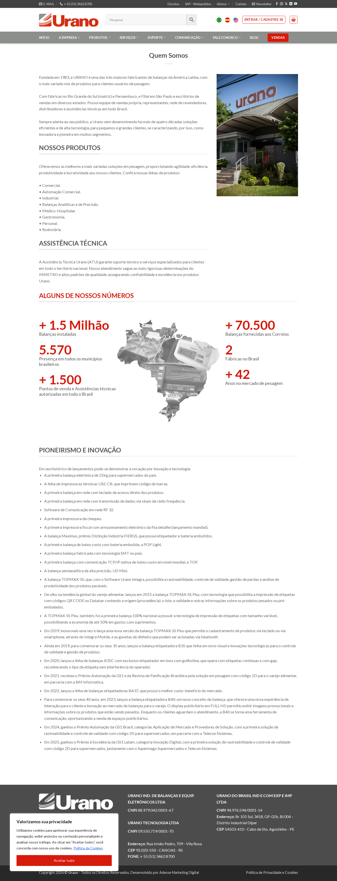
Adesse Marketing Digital (179, 872)
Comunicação (188, 37)
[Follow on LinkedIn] (290, 4)
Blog (254, 37)
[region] (64, 842)
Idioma (221, 4)
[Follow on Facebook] (276, 4)
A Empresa (68, 37)
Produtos (98, 37)
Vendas (278, 37)
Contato (240, 4)
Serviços (127, 37)
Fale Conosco (225, 37)
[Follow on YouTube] (295, 4)
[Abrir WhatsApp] (324, 868)
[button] (262, 4)
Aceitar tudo (64, 860)
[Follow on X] (286, 4)
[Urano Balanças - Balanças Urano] (68, 20)
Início (44, 37)
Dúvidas (173, 4)
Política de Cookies (88, 848)
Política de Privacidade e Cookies (272, 872)
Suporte (155, 37)
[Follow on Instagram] (281, 4)
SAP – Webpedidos (198, 4)
